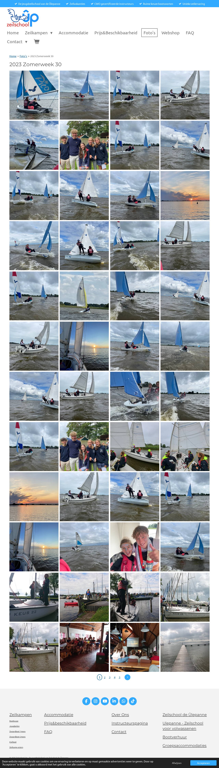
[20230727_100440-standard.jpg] (185, 446)
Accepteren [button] (203, 762)
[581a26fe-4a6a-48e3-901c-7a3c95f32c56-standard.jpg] (185, 396)
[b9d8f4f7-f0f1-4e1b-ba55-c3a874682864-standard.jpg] (84, 547)
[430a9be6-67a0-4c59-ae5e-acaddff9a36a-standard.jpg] (84, 396)
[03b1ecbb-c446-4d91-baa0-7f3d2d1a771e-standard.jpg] (84, 145)
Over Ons (120, 714)
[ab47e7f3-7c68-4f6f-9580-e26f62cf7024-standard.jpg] (84, 497)
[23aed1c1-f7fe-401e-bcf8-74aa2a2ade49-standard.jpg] (135, 296)
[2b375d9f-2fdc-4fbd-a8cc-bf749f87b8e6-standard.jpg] (185, 95)
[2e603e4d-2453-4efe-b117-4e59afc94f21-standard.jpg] (34, 145)
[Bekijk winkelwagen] (36, 41)
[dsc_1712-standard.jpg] (185, 647)
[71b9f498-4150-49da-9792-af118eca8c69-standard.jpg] (185, 346)
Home (12, 56)
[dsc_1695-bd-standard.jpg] (185, 597)
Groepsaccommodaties (185, 745)
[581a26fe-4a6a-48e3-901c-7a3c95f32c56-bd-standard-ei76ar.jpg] (135, 396)
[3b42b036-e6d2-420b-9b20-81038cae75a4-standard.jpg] (185, 145)
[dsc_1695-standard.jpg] (34, 647)
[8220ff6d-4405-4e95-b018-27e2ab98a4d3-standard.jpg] (84, 446)
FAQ (48, 731)
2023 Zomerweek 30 (41, 56)
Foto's (23, 56)
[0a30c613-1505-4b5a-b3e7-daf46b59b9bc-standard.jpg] (34, 95)
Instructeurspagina (130, 723)
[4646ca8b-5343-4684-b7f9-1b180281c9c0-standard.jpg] (34, 446)
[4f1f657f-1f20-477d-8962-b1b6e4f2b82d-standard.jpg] (135, 195)
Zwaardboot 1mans (17, 731)
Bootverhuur (175, 737)
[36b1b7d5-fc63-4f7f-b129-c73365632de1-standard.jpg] (185, 296)
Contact (119, 731)
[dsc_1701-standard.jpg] (135, 647)
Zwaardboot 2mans (17, 736)
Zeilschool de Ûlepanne (185, 714)
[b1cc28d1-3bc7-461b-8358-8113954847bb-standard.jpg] (185, 497)
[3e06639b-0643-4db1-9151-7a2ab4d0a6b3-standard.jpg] (84, 195)
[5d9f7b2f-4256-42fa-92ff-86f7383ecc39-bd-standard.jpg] (185, 195)
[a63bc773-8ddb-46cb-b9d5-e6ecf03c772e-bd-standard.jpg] (34, 497)
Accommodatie (58, 714)
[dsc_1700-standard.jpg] (84, 647)
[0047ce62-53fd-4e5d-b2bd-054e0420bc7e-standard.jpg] (84, 346)
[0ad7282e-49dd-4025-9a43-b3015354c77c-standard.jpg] (84, 95)
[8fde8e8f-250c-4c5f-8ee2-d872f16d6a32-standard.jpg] (185, 246)
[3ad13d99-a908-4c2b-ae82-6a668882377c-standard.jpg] (135, 145)
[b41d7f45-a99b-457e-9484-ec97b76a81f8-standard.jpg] (135, 547)
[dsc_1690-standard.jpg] (34, 597)
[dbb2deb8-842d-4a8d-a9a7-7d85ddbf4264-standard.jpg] (185, 547)
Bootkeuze (13, 721)
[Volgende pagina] (127, 677)
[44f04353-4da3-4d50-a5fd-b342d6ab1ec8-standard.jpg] (34, 346)
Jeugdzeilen (14, 726)
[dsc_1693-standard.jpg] (135, 597)
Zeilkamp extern (16, 747)
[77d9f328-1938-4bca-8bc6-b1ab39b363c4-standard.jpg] (34, 396)
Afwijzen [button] (177, 762)
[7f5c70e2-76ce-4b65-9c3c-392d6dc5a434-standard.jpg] (84, 246)
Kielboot (12, 742)
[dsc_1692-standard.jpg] (84, 597)
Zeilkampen (20, 714)
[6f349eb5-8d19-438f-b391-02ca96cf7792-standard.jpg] (34, 246)
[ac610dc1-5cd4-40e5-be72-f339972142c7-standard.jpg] (135, 497)
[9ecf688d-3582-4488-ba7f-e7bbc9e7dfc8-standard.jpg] (84, 296)
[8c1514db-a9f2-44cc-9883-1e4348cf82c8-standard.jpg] (135, 246)
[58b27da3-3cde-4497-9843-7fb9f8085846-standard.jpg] (135, 346)
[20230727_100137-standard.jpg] (135, 446)
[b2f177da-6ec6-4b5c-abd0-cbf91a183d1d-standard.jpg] (34, 547)
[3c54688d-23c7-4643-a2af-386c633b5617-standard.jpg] (34, 195)
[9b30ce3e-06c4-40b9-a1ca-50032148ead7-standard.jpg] (34, 296)
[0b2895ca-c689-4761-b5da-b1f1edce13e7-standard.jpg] (135, 95)
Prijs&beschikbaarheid (65, 723)
